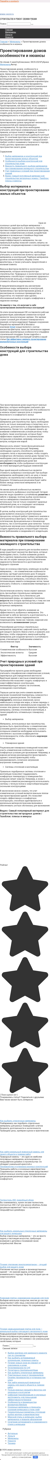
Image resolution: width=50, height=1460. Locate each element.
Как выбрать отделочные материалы (18, 1121)
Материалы (10, 32)
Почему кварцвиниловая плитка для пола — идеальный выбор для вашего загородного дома (24, 1330)
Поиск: (3, 24)
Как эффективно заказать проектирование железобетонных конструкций (23, 340)
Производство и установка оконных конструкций (24, 1166)
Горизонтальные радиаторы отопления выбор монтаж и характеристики (26, 1413)
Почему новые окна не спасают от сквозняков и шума (24, 1364)
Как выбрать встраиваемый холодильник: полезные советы (23, 1359)
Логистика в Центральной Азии (23, 1370)
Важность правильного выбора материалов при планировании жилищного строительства (27, 167)
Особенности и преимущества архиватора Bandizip (22, 1403)
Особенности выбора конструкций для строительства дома (23, 162)
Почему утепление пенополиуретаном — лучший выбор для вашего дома (23, 1265)
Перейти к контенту (9, 1)
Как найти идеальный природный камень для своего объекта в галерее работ (22, 1153)
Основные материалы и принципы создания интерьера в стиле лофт (24, 1408)
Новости (9, 37)
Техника (11, 1443)
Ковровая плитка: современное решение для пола (24, 1298)
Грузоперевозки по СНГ (19, 1368)
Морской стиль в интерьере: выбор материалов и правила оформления (25, 1418)
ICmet (12, 327)
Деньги (8, 34)
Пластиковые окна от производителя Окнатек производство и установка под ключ (27, 1377)
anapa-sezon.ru (7, 14)
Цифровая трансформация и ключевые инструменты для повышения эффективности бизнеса (27, 1397)
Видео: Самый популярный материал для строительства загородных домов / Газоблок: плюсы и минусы (27, 178)
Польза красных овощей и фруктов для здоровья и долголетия (27, 1391)
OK (35, 1457)
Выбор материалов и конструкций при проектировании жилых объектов (23, 157)
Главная (9, 30)
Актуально (13, 1433)
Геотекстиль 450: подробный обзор (17, 1200)
